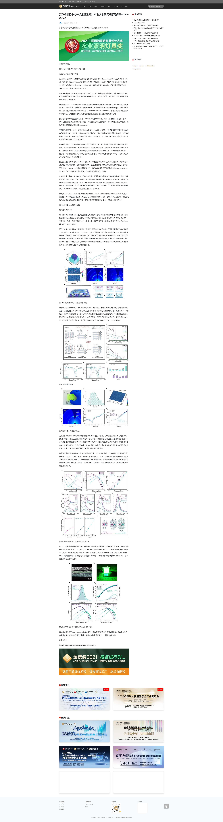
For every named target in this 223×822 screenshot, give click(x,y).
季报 (96, 6)
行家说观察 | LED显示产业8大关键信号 (146, 33)
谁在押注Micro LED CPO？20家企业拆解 (146, 20)
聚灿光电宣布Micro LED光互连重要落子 (146, 25)
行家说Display (62, 1)
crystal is (136, 69)
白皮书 (102, 6)
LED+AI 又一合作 (139, 22)
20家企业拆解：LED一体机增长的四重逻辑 (147, 35)
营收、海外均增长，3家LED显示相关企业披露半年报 (149, 29)
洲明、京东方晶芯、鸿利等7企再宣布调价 (147, 41)
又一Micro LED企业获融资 (142, 43)
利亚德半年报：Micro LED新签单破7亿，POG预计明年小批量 (148, 47)
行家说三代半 (71, 1)
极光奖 (116, 6)
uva (135, 66)
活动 (109, 6)
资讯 (83, 6)
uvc (141, 66)
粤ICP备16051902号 (126, 817)
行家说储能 (78, 1)
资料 (89, 6)
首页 (77, 6)
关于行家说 (124, 6)
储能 (86, 806)
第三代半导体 (89, 804)
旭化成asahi (150, 66)
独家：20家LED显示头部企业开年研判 (146, 38)
